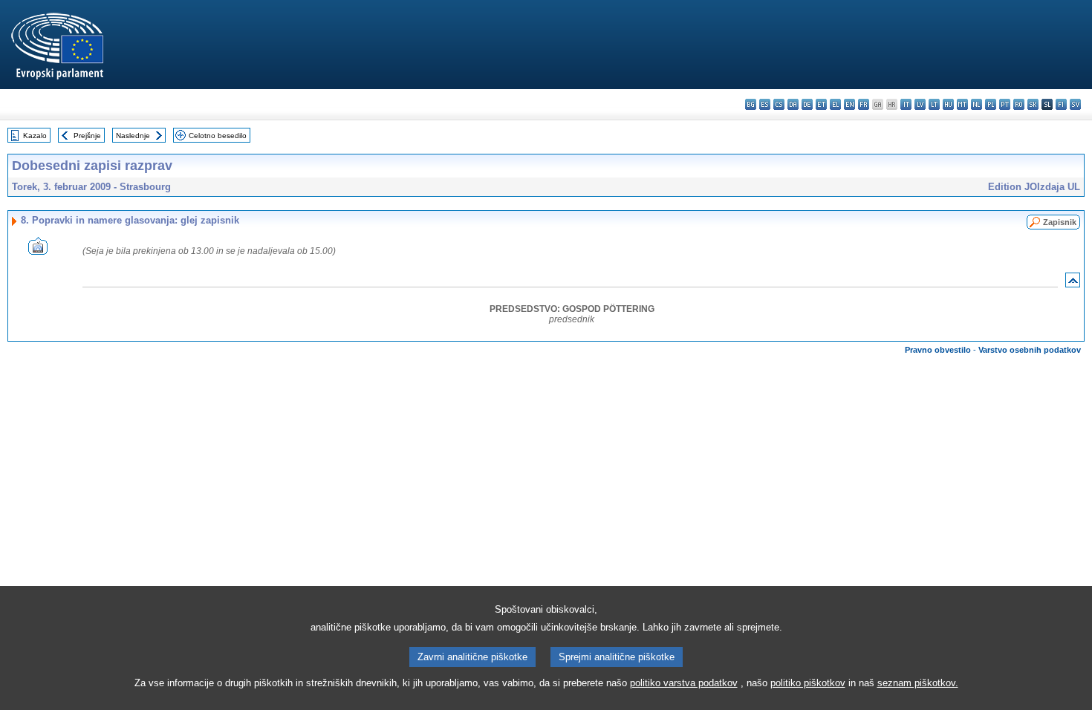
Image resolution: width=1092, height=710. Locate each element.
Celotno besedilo (218, 135)
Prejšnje (87, 135)
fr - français (863, 104)
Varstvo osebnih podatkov (1029, 349)
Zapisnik (1059, 222)
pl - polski (990, 104)
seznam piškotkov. (917, 682)
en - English (849, 104)
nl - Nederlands (976, 104)
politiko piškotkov (807, 682)
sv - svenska (1075, 104)
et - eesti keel (821, 104)
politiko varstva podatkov (684, 682)
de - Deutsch (807, 104)
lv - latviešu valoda (920, 104)
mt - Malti (962, 104)
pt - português (1004, 104)
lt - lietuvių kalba (934, 104)
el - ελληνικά (835, 104)
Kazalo (35, 135)
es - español (764, 104)
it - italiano (905, 104)
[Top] (1073, 283)
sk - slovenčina (1033, 104)
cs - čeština (778, 104)
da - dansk (793, 104)
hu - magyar (948, 104)
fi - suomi (1061, 104)
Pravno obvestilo (938, 349)
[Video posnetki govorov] (38, 250)
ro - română (1018, 104)
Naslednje (133, 135)
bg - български (750, 104)
